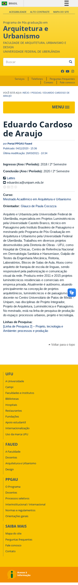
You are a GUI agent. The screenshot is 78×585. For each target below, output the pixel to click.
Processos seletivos (17, 498)
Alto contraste (40, 11)
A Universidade (14, 381)
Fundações (12, 416)
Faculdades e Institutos (19, 393)
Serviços (20, 79)
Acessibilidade (17, 11)
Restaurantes (13, 410)
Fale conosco (67, 82)
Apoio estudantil (15, 422)
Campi (9, 387)
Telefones (37, 79)
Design (9, 469)
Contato (48, 82)
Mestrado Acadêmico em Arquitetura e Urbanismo (37, 199)
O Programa (12, 487)
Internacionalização (17, 428)
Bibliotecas (12, 399)
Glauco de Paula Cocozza (38, 206)
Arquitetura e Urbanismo (20, 463)
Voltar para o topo (62, 344)
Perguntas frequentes (62, 79)
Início (25, 92)
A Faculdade (12, 451)
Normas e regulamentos (20, 510)
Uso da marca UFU (16, 434)
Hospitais (11, 405)
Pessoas (36, 92)
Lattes (11, 178)
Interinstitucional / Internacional (25, 504)
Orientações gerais (16, 516)
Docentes (11, 457)
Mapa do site (61, 11)
